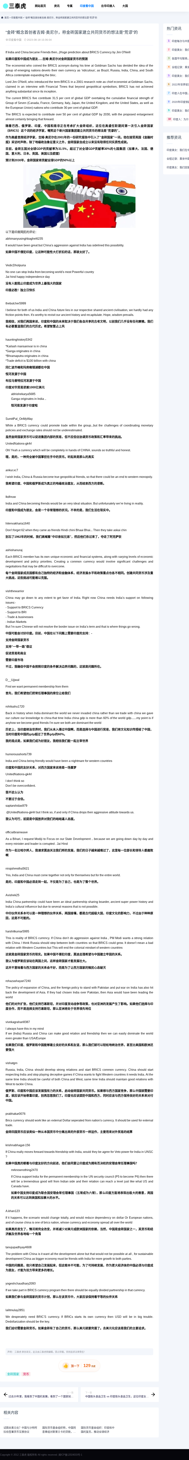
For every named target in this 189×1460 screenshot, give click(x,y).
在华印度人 (108, 5)
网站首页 (40, 5)
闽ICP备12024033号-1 (70, 1454)
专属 (70, 5)
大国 (125, 5)
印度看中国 (87, 5)
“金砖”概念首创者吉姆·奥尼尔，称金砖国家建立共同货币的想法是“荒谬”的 (61, 17)
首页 (6, 17)
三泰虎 (18, 1352)
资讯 (57, 5)
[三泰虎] (14, 7)
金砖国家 (13, 1374)
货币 (26, 1374)
